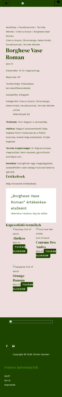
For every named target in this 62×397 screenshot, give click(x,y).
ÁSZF (7, 376)
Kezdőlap (11, 27)
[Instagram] (13, 346)
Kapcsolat (9, 384)
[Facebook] (6, 346)
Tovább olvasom (19, 249)
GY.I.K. (7, 380)
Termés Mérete (31, 44)
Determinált (44, 40)
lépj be (36, 213)
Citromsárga (29, 40)
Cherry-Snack (23, 31)
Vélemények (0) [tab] (21, 114)
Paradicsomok (26, 27)
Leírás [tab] (16, 110)
